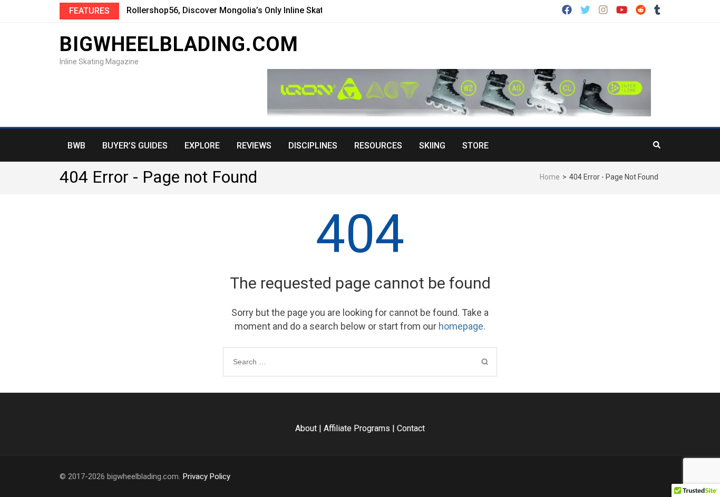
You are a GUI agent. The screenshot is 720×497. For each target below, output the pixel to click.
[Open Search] (656, 144)
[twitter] (585, 10)
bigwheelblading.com (179, 44)
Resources (378, 146)
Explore (202, 146)
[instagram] (603, 10)
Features (89, 11)
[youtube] (621, 10)
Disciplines (312, 146)
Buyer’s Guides (135, 146)
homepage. (462, 326)
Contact (411, 428)
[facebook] (567, 10)
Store (475, 146)
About (306, 428)
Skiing (432, 146)
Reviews (254, 146)
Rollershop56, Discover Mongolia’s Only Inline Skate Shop (238, 10)
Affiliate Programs (357, 428)
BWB (76, 146)
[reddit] (641, 10)
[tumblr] (657, 10)
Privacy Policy (206, 476)
